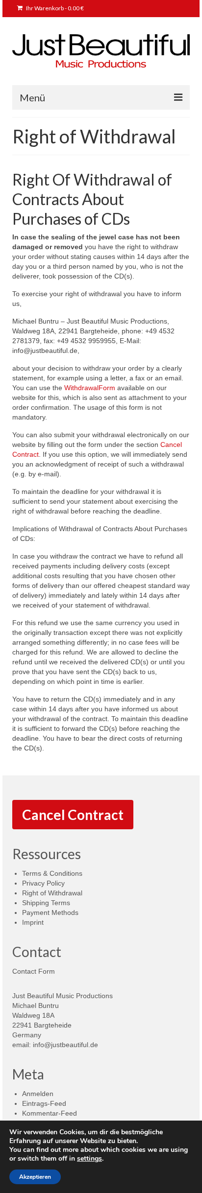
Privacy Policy (43, 883)
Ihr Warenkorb (54, 8)
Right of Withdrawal (52, 893)
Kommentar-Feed (49, 1113)
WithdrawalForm (89, 388)
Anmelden (37, 1094)
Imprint (33, 922)
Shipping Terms (46, 903)
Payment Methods (50, 912)
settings (89, 1158)
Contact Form (33, 971)
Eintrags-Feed (44, 1103)
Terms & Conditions (52, 873)
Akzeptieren (35, 1177)
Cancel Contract (73, 814)
